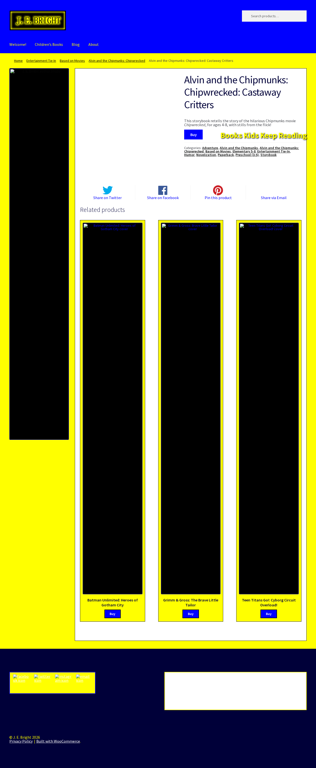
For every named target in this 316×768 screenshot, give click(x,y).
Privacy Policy (21, 741)
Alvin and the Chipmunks (239, 148)
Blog (76, 44)
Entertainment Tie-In (41, 60)
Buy (193, 134)
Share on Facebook (163, 197)
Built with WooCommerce (58, 741)
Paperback (226, 155)
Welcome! (17, 44)
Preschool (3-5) (247, 155)
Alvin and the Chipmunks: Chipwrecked (117, 60)
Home (18, 60)
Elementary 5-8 (244, 151)
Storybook (268, 155)
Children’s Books (49, 44)
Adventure (210, 148)
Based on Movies (72, 60)
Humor (189, 155)
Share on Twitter (107, 197)
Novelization (206, 155)
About (93, 44)
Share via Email (274, 197)
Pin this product (218, 197)
